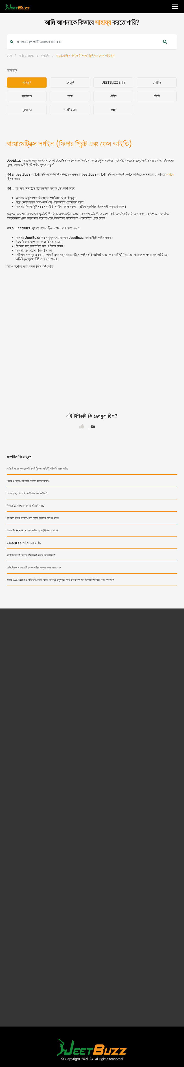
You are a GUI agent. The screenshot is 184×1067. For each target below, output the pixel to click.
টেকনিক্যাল (70, 110)
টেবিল (113, 96)
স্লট (70, 96)
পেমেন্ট (70, 82)
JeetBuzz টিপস (113, 82)
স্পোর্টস (157, 82)
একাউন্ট (45, 55)
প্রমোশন (27, 110)
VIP (113, 110)
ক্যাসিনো (27, 96)
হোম (6, 20)
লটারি (157, 96)
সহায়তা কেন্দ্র (26, 55)
